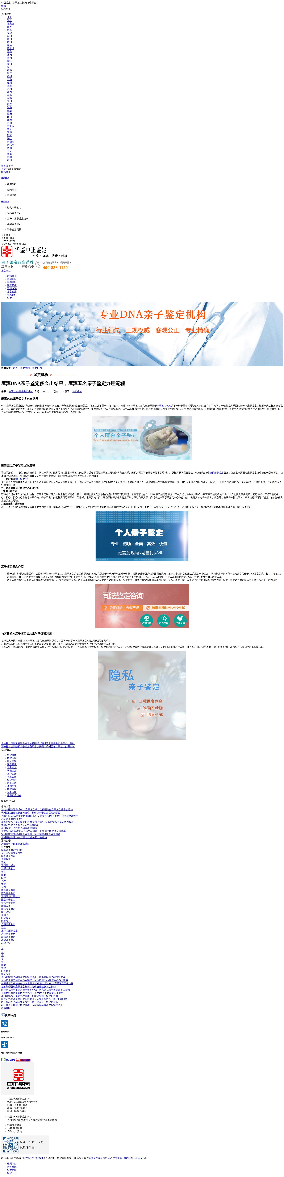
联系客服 (6, 172)
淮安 (9, 51)
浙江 (9, 73)
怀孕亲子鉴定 (8, 893)
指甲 (3, 884)
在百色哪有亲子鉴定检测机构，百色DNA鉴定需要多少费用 (32, 993)
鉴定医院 (12, 758)
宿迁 (9, 67)
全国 (3, 5)
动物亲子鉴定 (8, 940)
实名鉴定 (12, 777)
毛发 (3, 881)
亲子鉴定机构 (164, 405)
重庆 (9, 113)
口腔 (3, 878)
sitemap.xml (140, 1158)
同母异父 (6, 921)
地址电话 (12, 761)
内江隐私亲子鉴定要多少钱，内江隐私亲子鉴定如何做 (29, 1002)
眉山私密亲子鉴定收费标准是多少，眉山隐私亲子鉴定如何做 (33, 977)
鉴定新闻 (12, 285)
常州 (9, 39)
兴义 (9, 151)
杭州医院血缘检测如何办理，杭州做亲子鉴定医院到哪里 (30, 812)
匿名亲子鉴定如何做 (11, 850)
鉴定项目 (6, 270)
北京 (9, 17)
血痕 (3, 875)
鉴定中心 (12, 298)
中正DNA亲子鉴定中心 (21, 391)
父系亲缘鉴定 (8, 868)
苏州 (9, 42)
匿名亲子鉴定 (8, 899)
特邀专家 (12, 792)
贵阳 (9, 123)
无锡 (9, 33)
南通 (9, 45)
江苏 (9, 26)
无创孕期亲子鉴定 (10, 896)
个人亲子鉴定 (8, 902)
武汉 (9, 104)
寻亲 (3, 927)
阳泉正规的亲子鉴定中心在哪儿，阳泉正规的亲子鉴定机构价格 (34, 999)
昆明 (9, 160)
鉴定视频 (12, 789)
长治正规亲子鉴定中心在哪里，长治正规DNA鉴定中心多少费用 (34, 980)
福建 (9, 85)
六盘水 (10, 126)
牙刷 (3, 862)
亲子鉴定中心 (22, 479)
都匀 (9, 157)
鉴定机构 (37, 367)
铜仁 (9, 138)
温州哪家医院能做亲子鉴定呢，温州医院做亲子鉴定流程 (30, 834)
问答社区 (12, 282)
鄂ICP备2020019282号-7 (99, 1158)
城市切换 (117, 1158)
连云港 (10, 48)
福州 (9, 89)
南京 (9, 30)
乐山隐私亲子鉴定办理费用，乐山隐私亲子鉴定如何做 (29, 996)
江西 (9, 92)
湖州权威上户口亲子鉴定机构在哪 (19, 828)
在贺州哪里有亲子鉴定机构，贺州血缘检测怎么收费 (28, 986)
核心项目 (5, 201)
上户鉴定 (12, 773)
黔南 (9, 148)
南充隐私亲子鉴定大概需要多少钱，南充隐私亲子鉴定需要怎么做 (35, 989)
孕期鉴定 (12, 770)
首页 (3, 169)
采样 (3, 968)
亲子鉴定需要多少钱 (11, 853)
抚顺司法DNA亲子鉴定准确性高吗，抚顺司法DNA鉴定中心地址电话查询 (39, 815)
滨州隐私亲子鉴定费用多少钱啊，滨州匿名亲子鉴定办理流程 (38, 746)
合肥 (9, 82)
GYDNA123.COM (33, 1158)
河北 (9, 20)
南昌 (9, 95)
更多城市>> (7, 165)
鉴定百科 (12, 780)
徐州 (9, 36)
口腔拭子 (6, 971)
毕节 (9, 135)
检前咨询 (5, 178)
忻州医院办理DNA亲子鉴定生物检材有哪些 (24, 837)
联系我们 (12, 294)
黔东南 (10, 144)
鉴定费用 (12, 291)
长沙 (9, 110)
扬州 (9, 57)
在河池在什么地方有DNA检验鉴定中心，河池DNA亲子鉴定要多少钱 (37, 983)
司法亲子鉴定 (8, 937)
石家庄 (10, 23)
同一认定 (6, 912)
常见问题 (12, 783)
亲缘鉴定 (6, 906)
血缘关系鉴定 (8, 909)
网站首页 (12, 276)
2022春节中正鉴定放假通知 (15, 843)
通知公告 (12, 786)
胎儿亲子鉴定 (8, 856)
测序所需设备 (14, 795)
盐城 (9, 54)
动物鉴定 (6, 943)
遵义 (9, 129)
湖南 (9, 107)
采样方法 (12, 288)
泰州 (9, 64)
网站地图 (128, 1158)
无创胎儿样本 (8, 865)
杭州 (9, 76)
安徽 (9, 79)
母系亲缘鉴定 (8, 924)
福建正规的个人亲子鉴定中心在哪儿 (20, 825)
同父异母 (6, 918)
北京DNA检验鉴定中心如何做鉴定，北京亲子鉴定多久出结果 (33, 831)
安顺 (9, 132)
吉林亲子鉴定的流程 (11, 819)
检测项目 (12, 279)
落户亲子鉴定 (8, 934)
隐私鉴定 (12, 767)
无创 (3, 887)
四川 (9, 117)
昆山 (9, 70)
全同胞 (4, 915)
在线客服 (6, 235)
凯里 (9, 154)
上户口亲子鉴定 (9, 930)
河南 (9, 98)
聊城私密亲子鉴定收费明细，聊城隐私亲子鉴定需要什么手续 (38, 743)
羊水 (3, 871)
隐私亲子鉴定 (216, 472)
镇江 (9, 61)
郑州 (9, 101)
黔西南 (10, 141)
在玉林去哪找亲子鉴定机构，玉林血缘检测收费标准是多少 (32, 1005)
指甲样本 (6, 859)
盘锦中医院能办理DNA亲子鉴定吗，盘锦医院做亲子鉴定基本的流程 (37, 809)
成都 (9, 120)
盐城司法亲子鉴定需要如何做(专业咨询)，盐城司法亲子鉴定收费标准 (37, 822)
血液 (3, 965)
